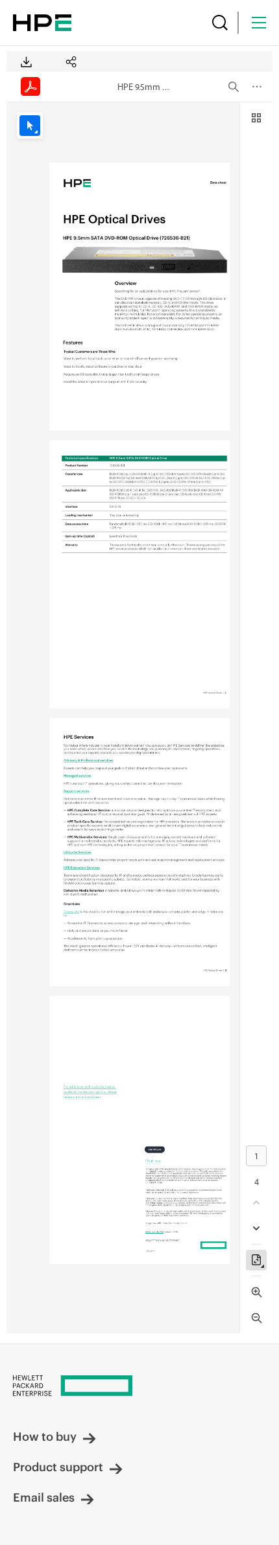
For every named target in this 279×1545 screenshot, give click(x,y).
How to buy (45, 1436)
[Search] (220, 22)
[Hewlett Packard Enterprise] (42, 22)
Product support (58, 1467)
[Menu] (259, 22)
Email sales (44, 1497)
